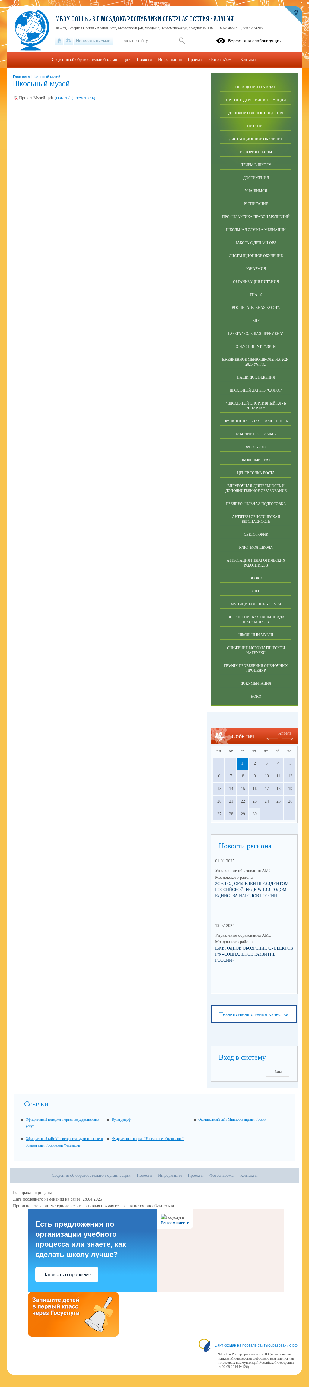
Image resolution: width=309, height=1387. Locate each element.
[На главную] (59, 40)
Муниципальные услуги (256, 604)
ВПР (256, 321)
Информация (170, 59)
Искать (182, 40)
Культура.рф (121, 1119)
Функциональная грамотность (256, 421)
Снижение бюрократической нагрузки (256, 650)
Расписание (256, 204)
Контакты (248, 59)
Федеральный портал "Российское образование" (148, 1139)
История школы (256, 152)
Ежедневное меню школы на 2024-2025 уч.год (256, 362)
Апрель (284, 733)
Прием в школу (256, 165)
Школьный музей (45, 77)
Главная (20, 77)
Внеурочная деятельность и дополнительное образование (256, 488)
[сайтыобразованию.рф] (293, 15)
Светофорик (256, 534)
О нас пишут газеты (256, 346)
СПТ (256, 591)
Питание (256, 126)
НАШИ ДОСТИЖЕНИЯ (256, 377)
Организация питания (256, 282)
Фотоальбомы (221, 59)
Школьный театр (255, 460)
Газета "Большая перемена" (256, 334)
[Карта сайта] (68, 40)
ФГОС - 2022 (256, 447)
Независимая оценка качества (253, 1014)
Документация (256, 683)
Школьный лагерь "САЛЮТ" (256, 390)
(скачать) (63, 98)
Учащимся (256, 191)
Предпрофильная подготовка (256, 504)
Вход (277, 1071)
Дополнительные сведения (255, 113)
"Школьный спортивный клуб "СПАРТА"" (256, 405)
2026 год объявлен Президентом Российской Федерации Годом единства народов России (251, 889)
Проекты (195, 59)
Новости (144, 59)
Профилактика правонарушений (256, 217)
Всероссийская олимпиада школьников (256, 619)
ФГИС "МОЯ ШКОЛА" (256, 547)
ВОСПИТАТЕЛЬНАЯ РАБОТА (256, 308)
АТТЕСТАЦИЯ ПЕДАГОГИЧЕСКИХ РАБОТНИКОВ (256, 562)
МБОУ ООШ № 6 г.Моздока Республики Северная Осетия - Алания (144, 20)
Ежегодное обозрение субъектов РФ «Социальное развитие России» (254, 954)
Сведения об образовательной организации (91, 59)
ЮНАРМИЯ (256, 269)
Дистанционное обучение (256, 139)
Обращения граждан (255, 87)
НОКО (256, 696)
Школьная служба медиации (256, 230)
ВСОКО (256, 578)
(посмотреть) (83, 98)
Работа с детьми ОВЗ (256, 243)
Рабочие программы (256, 434)
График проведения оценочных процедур (256, 668)
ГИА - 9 (256, 295)
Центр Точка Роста (256, 473)
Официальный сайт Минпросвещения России (232, 1119)
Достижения (256, 178)
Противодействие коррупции (256, 100)
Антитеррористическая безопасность (256, 519)
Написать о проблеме (67, 1274)
